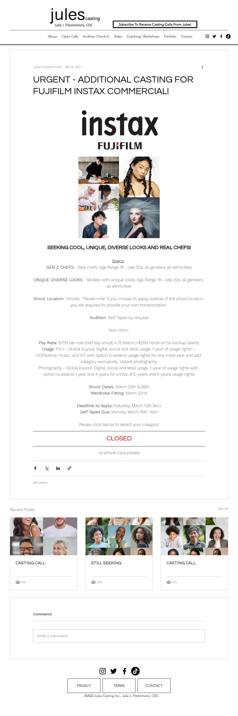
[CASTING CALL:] (43, 536)
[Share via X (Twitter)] (46, 468)
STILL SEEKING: (106, 563)
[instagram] (207, 36)
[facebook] (221, 36)
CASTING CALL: (31, 563)
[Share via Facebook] (35, 468)
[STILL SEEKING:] (119, 536)
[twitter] (214, 36)
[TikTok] (228, 36)
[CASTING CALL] (194, 536)
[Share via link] (69, 468)
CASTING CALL (181, 563)
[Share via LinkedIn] (58, 468)
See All (223, 508)
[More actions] (202, 67)
